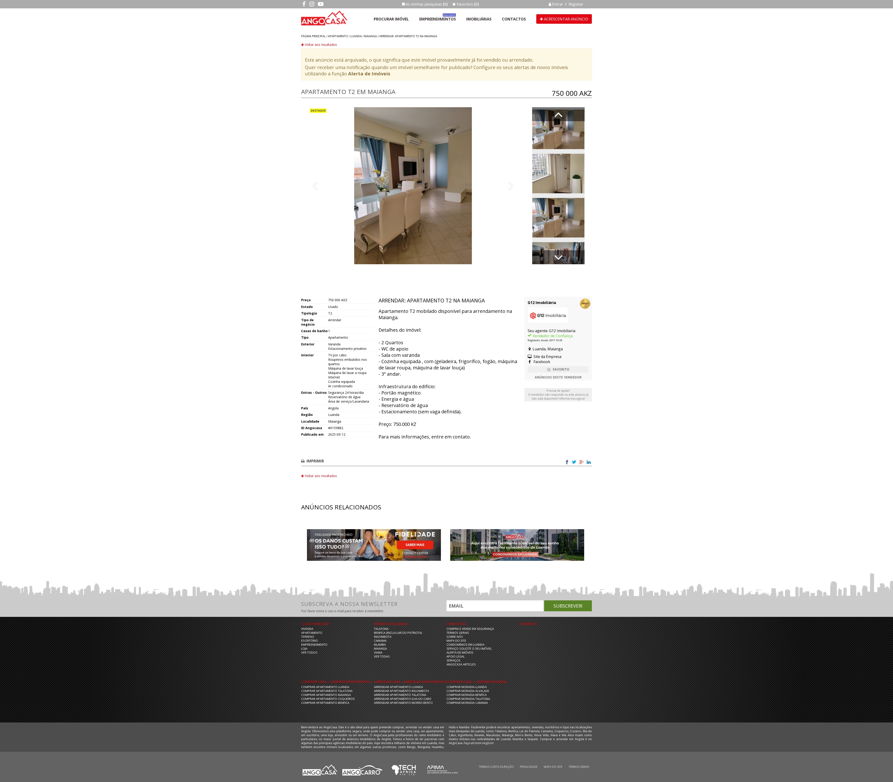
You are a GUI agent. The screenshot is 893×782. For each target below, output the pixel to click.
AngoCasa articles (461, 664)
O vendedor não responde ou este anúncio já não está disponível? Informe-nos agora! (558, 395)
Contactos (514, 19)
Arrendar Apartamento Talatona (400, 695)
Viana (378, 653)
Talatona (381, 629)
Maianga (370, 36)
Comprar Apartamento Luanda (325, 687)
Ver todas (382, 656)
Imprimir (315, 461)
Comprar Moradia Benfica (466, 695)
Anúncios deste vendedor (558, 377)
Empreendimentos (437, 19)
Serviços (453, 660)
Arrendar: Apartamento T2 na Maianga (408, 36)
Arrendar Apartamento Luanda (398, 687)
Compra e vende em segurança (470, 629)
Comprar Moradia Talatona (468, 699)
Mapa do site (456, 641)
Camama (380, 641)
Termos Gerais (457, 633)
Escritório (309, 641)
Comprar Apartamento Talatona (327, 691)
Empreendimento (314, 645)
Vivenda (307, 629)
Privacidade (528, 767)
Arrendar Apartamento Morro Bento (403, 703)
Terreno (307, 637)
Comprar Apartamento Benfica (325, 703)
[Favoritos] (558, 369)
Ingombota (382, 637)
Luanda (356, 36)
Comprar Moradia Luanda (466, 687)
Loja (304, 649)
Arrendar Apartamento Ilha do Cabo (402, 699)
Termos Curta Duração (496, 767)
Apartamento (338, 36)
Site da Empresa (547, 356)
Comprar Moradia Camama (467, 703)
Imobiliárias (478, 19)
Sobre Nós (454, 637)
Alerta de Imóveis (369, 73)
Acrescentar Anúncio (565, 19)
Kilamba (380, 645)
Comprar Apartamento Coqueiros (328, 699)
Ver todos (309, 653)
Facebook (541, 361)
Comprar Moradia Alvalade (467, 691)
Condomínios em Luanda (465, 645)
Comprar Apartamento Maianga (326, 695)
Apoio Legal (455, 656)
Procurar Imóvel (391, 19)
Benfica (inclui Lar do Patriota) (398, 633)
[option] (413, 185)
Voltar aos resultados (320, 44)
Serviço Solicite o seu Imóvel (469, 649)
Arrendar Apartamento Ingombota (401, 691)
